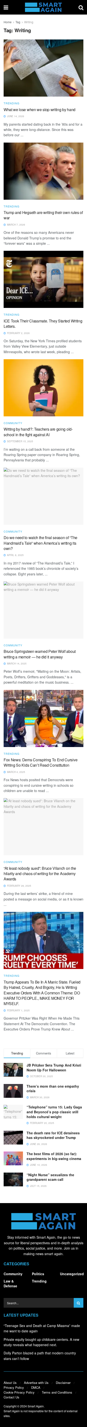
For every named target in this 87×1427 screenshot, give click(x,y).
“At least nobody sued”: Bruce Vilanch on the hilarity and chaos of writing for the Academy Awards (40, 873)
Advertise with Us (36, 1382)
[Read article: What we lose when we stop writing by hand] (43, 68)
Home (8, 22)
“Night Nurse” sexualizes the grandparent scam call (50, 1177)
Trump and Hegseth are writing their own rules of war (43, 215)
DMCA (35, 1387)
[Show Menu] (6, 7)
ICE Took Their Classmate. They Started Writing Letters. (43, 323)
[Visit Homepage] (43, 7)
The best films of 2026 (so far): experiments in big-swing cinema (54, 1156)
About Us (10, 1382)
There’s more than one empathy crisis (53, 1088)
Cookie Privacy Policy (19, 1392)
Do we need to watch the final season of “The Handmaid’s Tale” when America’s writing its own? (40, 543)
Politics (38, 1273)
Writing (28, 22)
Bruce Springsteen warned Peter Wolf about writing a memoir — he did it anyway (40, 654)
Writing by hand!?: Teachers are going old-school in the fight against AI (38, 431)
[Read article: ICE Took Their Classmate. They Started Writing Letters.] (43, 279)
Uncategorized (72, 1273)
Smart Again (36, 1406)
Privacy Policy (14, 1387)
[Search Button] (81, 7)
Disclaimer (63, 1382)
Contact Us (11, 1397)
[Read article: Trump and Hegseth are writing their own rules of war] (43, 171)
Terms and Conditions (57, 1392)
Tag (17, 22)
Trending (12, 103)
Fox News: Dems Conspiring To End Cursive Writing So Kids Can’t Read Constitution (40, 762)
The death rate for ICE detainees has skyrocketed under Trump (53, 1135)
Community (13, 423)
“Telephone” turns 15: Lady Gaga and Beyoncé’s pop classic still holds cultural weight (54, 1112)
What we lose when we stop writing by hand (39, 109)
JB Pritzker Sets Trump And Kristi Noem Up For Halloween (54, 1067)
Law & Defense (10, 1283)
